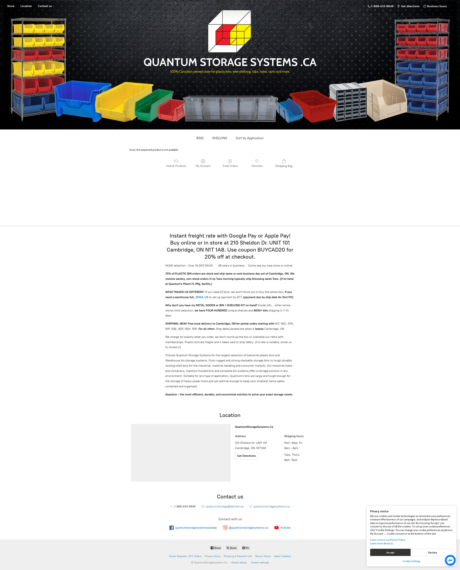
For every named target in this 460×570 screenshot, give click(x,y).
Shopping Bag (283, 166)
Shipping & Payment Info (238, 556)
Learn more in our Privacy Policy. (388, 539)
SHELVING (219, 138)
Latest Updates (282, 556)
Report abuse (239, 562)
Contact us (45, 6)
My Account (203, 166)
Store (10, 6)
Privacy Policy (212, 556)
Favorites (257, 166)
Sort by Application (250, 138)
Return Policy (263, 556)
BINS (200, 138)
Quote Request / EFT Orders (185, 556)
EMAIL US (201, 297)
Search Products (176, 166)
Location (26, 6)
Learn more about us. (382, 543)
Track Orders (230, 166)
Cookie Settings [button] (411, 561)
